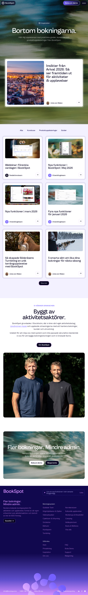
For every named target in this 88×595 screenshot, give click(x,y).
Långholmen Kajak (18, 326)
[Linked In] (78, 591)
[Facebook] (81, 591)
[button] (9, 521)
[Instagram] (85, 591)
